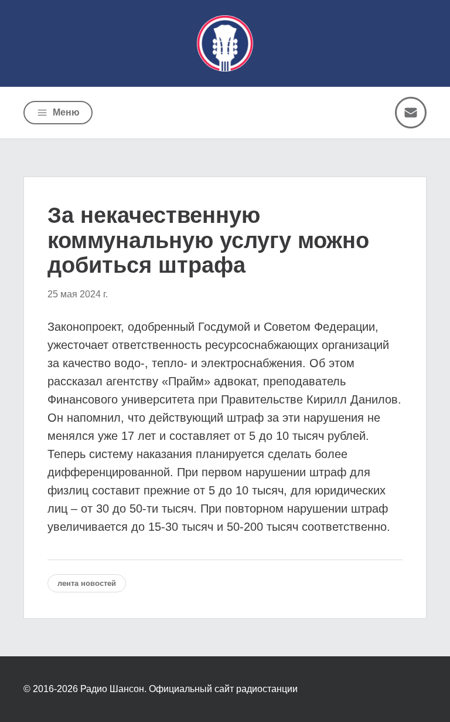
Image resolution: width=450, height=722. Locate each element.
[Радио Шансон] (225, 43)
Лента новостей (86, 583)
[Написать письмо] (411, 112)
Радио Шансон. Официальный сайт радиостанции (189, 689)
